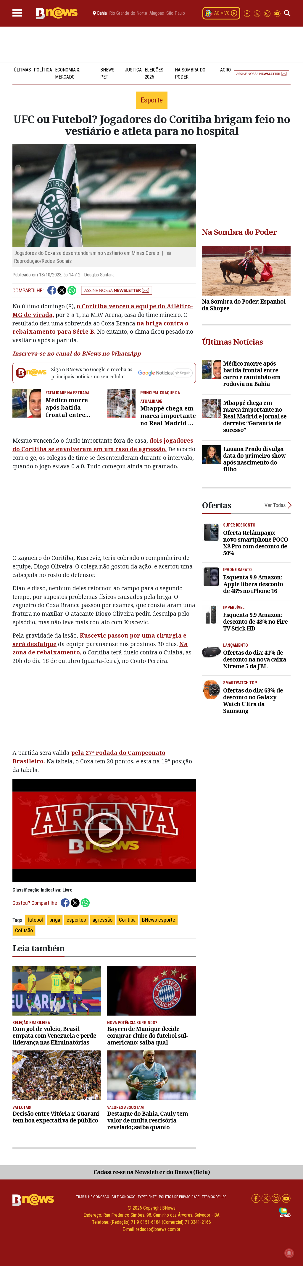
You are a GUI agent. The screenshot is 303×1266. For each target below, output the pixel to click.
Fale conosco (124, 1197)
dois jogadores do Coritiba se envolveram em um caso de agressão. (102, 444)
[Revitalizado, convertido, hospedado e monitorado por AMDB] (285, 1212)
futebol (35, 920)
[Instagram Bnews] (268, 13)
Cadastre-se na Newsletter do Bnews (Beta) (152, 1172)
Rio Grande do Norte (128, 13)
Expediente (147, 1197)
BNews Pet (107, 73)
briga (54, 920)
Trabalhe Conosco (92, 1197)
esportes (76, 920)
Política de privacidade (179, 1197)
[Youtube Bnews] (277, 13)
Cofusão (24, 930)
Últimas (22, 70)
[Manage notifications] (289, 1253)
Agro (225, 70)
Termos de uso (214, 1197)
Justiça (133, 70)
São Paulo (175, 13)
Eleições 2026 (154, 73)
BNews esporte (158, 920)
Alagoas (156, 13)
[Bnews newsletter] (261, 73)
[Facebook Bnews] (248, 13)
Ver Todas (275, 505)
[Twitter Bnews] (258, 13)
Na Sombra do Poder (190, 73)
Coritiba (127, 920)
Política (43, 70)
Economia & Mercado (67, 73)
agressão (102, 920)
